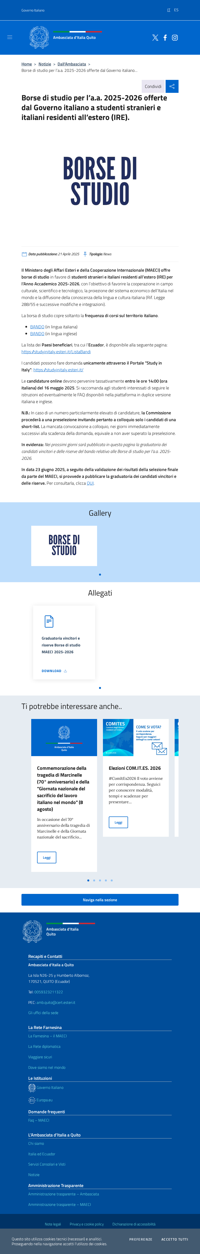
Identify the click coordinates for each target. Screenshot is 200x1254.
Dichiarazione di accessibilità (133, 1224)
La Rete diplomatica (44, 1046)
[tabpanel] (64, 548)
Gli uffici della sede (43, 1013)
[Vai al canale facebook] (164, 37)
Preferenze (141, 1239)
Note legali (53, 1224)
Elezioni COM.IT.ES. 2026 (135, 768)
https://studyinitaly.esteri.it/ (58, 369)
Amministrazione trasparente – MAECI (59, 1204)
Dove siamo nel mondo (46, 1067)
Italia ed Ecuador (41, 1154)
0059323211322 (48, 992)
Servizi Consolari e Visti (46, 1164)
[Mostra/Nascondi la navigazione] (10, 37)
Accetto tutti (174, 1239)
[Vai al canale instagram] (174, 37)
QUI (90, 483)
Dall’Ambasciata (72, 64)
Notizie (45, 64)
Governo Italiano (32, 10)
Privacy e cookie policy (87, 1224)
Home (26, 64)
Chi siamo (36, 1143)
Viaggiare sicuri (40, 1057)
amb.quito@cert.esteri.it (56, 1002)
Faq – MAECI (38, 1120)
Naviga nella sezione (100, 900)
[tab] (100, 575)
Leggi (49, 857)
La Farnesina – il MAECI (47, 1036)
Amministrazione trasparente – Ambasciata (63, 1194)
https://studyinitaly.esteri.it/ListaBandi (56, 351)
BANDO (37, 326)
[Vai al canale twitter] (154, 37)
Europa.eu (44, 1100)
